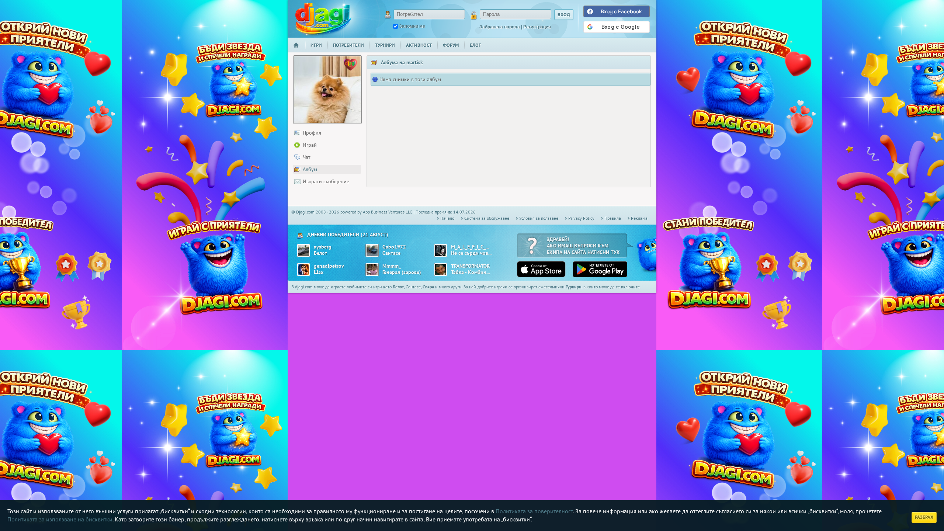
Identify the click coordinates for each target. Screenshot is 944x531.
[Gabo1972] (372, 250)
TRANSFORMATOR (470, 266)
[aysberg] (303, 250)
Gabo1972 (394, 247)
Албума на (402, 62)
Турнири (385, 45)
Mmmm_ (391, 266)
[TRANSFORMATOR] (440, 269)
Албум (310, 169)
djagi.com (323, 18)
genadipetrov (329, 266)
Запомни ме (412, 26)
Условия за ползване (538, 218)
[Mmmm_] (372, 269)
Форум (451, 45)
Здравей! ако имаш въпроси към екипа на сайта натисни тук (583, 246)
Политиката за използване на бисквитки (59, 519)
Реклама (639, 218)
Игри (316, 45)
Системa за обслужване (486, 218)
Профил (312, 132)
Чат (306, 157)
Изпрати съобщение (326, 181)
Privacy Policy (581, 218)
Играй (310, 145)
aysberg (323, 247)
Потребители (348, 45)
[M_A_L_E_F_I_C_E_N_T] (440, 250)
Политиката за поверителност (534, 511)
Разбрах (924, 517)
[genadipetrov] (303, 269)
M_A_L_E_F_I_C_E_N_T (470, 247)
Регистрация (537, 27)
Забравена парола (499, 27)
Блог (475, 45)
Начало (447, 218)
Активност (419, 45)
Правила (612, 218)
